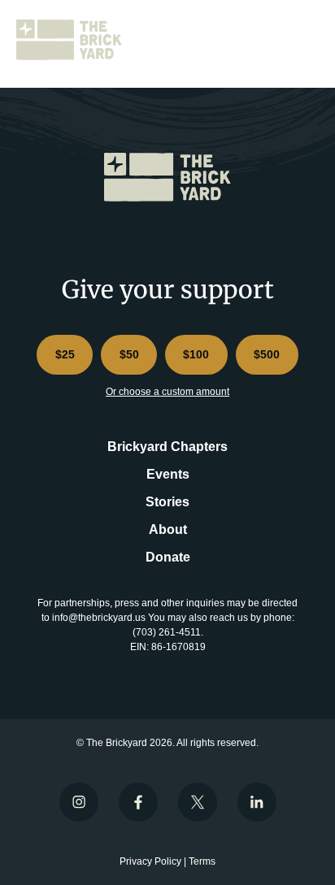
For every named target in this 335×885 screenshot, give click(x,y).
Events (167, 474)
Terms (202, 861)
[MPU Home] (73, 39)
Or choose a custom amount (167, 391)
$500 (267, 354)
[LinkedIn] (256, 802)
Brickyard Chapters (167, 446)
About (168, 529)
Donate (168, 557)
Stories (167, 502)
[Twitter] (197, 802)
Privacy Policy (150, 861)
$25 (65, 354)
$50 (129, 354)
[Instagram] (78, 802)
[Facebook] (138, 802)
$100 (196, 354)
